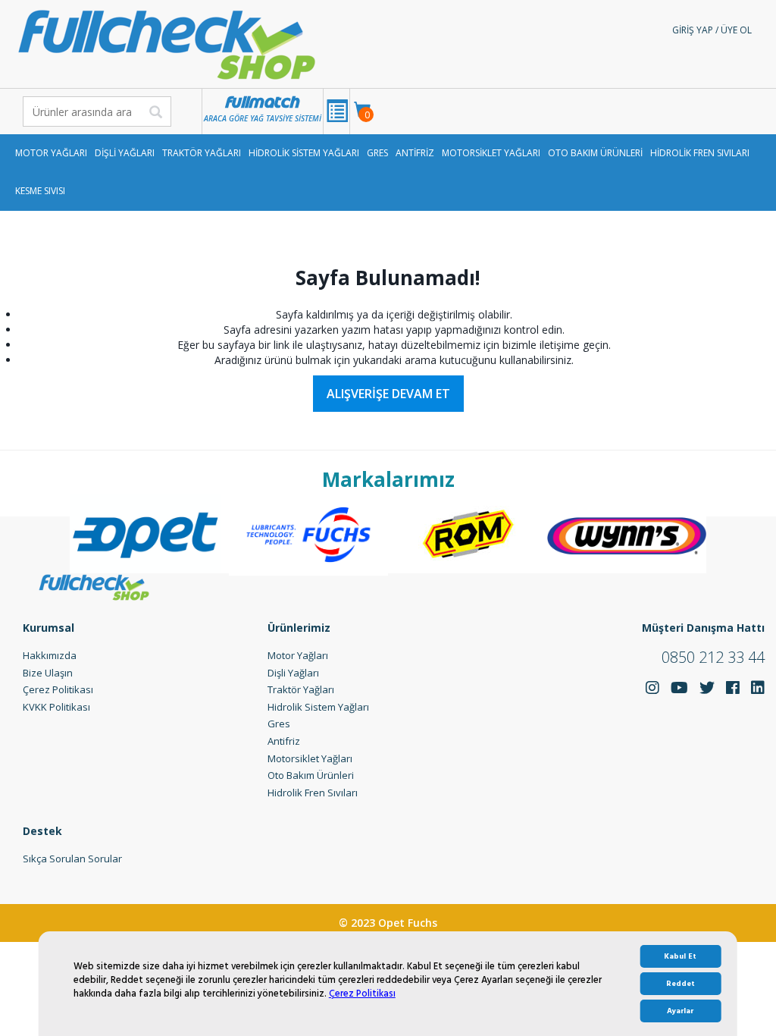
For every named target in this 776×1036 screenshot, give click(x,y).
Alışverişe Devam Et (388, 393)
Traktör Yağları (201, 152)
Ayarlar (680, 1011)
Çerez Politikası (362, 993)
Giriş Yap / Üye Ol (712, 30)
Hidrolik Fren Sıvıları (699, 152)
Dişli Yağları (125, 152)
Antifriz (415, 152)
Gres (377, 152)
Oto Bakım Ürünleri (595, 152)
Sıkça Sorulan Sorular (72, 858)
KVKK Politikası (56, 707)
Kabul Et (680, 956)
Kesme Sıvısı (40, 190)
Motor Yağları (51, 152)
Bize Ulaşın (48, 673)
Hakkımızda (50, 655)
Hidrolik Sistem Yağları (304, 152)
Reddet (680, 984)
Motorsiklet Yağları (491, 152)
